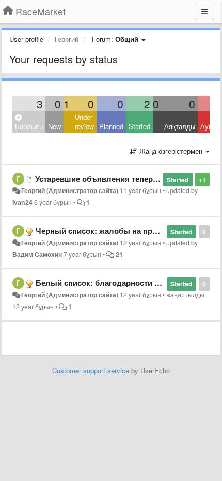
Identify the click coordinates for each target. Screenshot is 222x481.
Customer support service (90, 370)
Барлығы (29, 126)
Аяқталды (179, 126)
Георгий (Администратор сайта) (69, 190)
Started (139, 126)
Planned (111, 126)
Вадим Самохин (37, 254)
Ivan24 (22, 202)
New (54, 126)
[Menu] (204, 11)
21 (119, 254)
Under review (84, 122)
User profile (26, 39)
